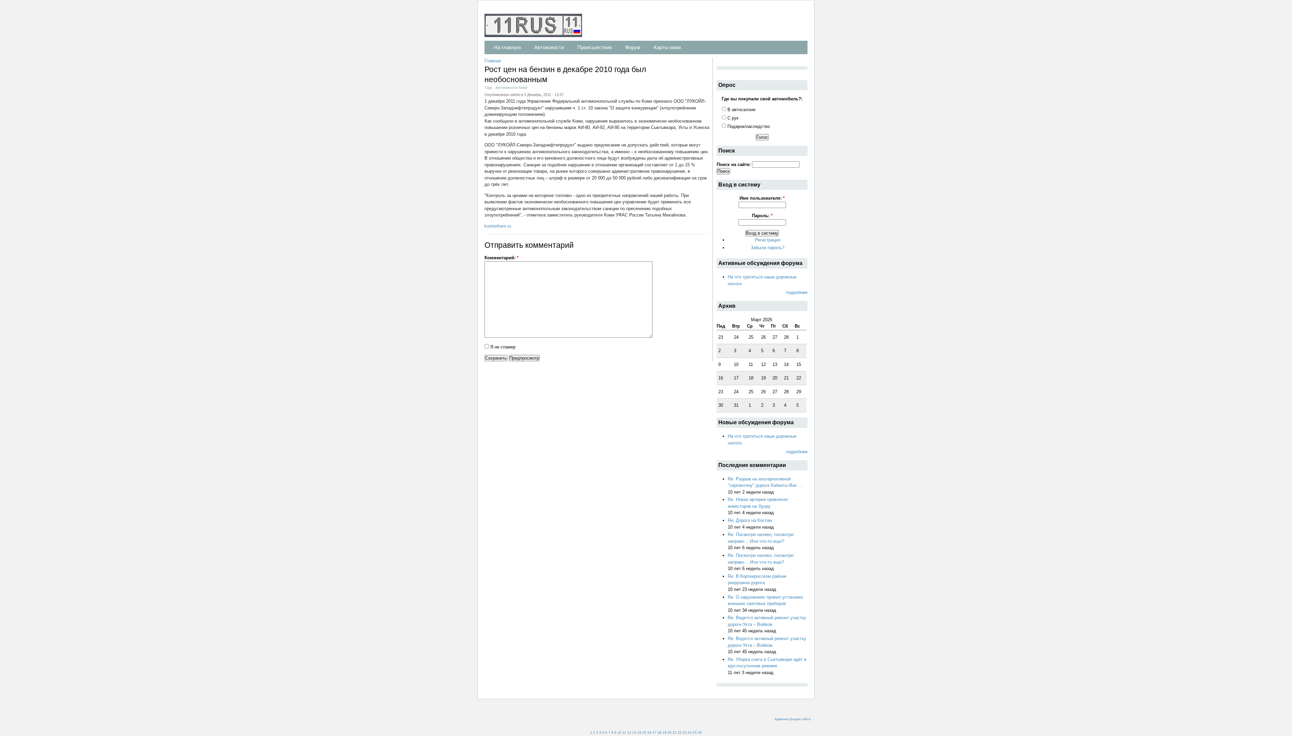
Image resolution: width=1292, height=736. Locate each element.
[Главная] (537, 26)
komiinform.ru (498, 226)
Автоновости (549, 47)
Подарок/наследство (748, 126)
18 (659, 732)
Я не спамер (502, 346)
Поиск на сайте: (734, 164)
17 (654, 732)
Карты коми (667, 47)
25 (695, 732)
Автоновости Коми (511, 88)
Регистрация (767, 239)
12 (629, 732)
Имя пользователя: (762, 198)
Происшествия (594, 47)
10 (619, 732)
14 (639, 732)
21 (675, 732)
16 (649, 732)
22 (680, 732)
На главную (507, 47)
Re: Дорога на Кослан (750, 520)
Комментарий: (501, 257)
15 (644, 732)
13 (634, 732)
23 (685, 732)
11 (624, 732)
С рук (732, 118)
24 (690, 732)
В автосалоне (740, 109)
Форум (632, 47)
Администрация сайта (793, 719)
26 (700, 732)
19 (664, 732)
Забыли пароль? (767, 247)
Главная (493, 60)
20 (670, 732)
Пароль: (762, 215)
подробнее (797, 292)
